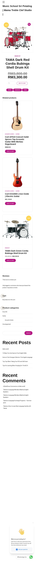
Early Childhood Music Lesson (10, 425)
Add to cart (22, 83)
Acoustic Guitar (9, 134)
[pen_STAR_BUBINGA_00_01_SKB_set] (17, 230)
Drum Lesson (6, 435)
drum (9, 89)
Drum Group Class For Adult (9, 501)
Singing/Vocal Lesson (8, 438)
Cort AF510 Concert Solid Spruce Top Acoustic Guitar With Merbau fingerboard (17, 140)
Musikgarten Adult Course (9, 491)
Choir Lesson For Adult (8, 494)
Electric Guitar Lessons (8, 461)
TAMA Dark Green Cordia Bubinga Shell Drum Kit (16, 252)
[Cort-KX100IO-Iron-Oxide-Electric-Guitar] (17, 173)
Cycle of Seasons (7, 530)
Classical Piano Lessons (8, 428)
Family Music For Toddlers (9, 527)
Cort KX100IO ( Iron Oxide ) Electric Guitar (17, 195)
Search (28, 333)
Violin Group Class (7, 507)
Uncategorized (7, 324)
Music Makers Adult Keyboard (10, 540)
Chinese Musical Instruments (9, 474)
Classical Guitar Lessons (9, 432)
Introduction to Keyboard (9, 533)
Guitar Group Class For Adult (9, 497)
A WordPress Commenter (10, 386)
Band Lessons (6, 465)
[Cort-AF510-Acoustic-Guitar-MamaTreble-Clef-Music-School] (17, 116)
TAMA (25, 89)
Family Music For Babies (8, 524)
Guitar (17, 134)
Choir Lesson (6, 441)
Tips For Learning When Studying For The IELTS (15, 365)
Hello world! (6, 349)
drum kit (17, 89)
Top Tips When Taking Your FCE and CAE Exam (15, 361)
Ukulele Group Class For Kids (9, 504)
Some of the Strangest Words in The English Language (17, 357)
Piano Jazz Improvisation (9, 458)
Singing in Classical (7, 471)
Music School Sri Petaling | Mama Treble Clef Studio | (17, 10)
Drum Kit (17, 56)
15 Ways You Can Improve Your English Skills (15, 353)
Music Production (7, 468)
